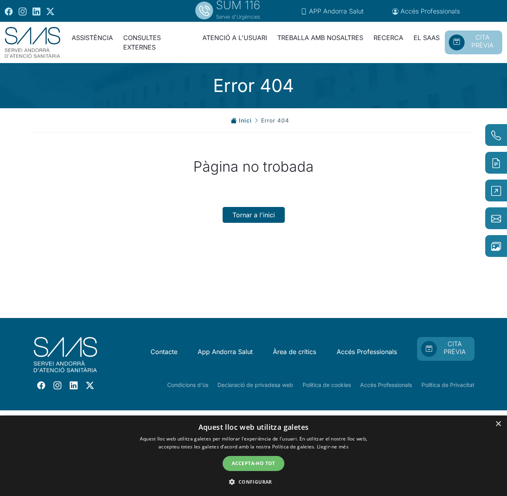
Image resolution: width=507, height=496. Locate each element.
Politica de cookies (327, 384)
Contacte (164, 352)
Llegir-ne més (333, 446)
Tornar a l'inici (254, 215)
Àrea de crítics (294, 352)
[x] (50, 11)
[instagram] (23, 11)
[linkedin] (36, 11)
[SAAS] (32, 42)
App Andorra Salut (225, 352)
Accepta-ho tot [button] (253, 463)
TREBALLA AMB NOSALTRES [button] (320, 38)
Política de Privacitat (448, 384)
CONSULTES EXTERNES (142, 42)
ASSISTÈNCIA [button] (92, 38)
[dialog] (253, 456)
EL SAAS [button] (427, 38)
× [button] (498, 424)
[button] (253, 481)
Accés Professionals (367, 352)
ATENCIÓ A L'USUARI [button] (234, 38)
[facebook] (9, 11)
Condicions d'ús (187, 384)
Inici (245, 120)
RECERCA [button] (388, 38)
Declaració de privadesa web (255, 384)
